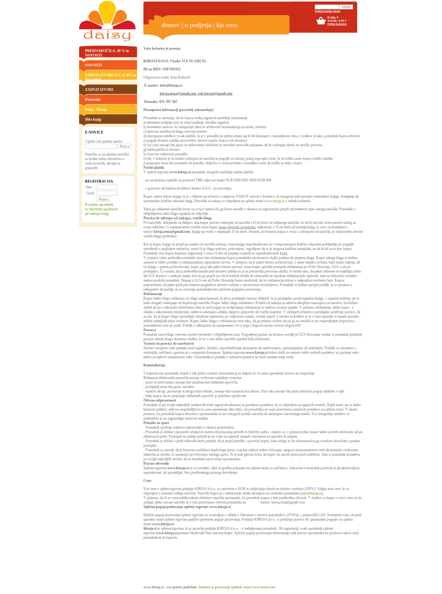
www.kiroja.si (274, 201)
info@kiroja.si (311, 493)
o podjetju (198, 25)
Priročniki (92, 99)
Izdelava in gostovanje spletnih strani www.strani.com (236, 587)
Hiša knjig (93, 119)
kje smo (226, 25)
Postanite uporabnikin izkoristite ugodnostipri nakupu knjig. (101, 209)
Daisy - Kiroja (96, 109)
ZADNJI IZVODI (99, 90)
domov (170, 25)
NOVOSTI (93, 65)
